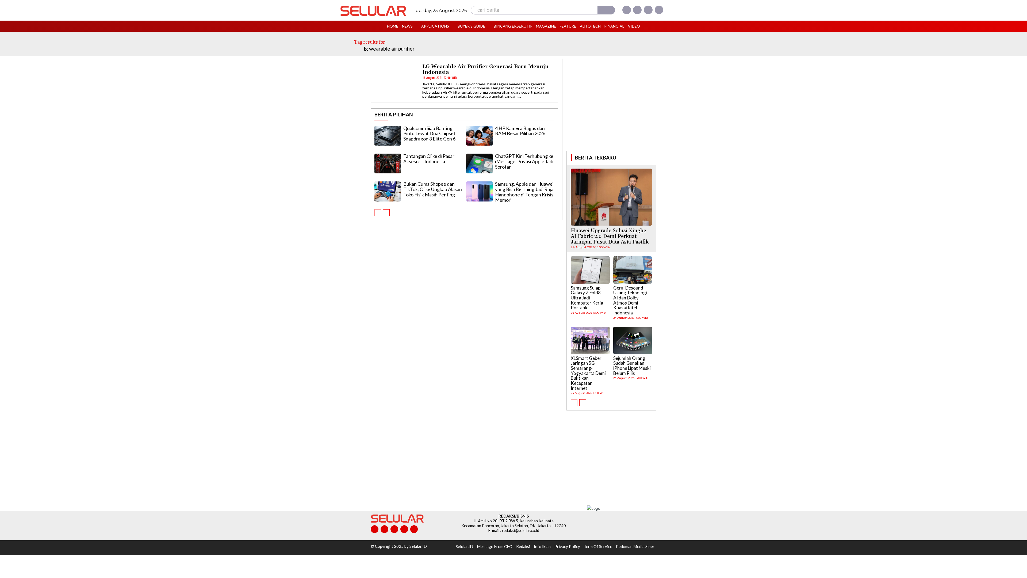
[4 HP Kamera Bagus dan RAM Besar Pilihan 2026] (479, 136)
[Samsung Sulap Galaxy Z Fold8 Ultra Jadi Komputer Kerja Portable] (590, 270)
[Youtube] (659, 10)
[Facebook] (626, 10)
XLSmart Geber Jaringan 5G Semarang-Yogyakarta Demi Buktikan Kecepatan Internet (588, 373)
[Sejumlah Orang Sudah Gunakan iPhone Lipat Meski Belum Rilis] (632, 340)
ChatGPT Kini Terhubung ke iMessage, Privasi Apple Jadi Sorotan (524, 161)
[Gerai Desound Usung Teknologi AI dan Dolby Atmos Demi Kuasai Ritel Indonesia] (632, 270)
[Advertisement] (611, 104)
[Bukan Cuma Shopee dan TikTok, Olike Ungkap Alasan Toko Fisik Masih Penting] (387, 191)
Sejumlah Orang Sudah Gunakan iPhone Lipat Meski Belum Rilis (632, 365)
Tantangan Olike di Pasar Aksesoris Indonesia (428, 158)
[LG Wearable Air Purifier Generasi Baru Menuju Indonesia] (394, 80)
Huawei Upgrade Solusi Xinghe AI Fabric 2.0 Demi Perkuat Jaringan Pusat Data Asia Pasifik (610, 236)
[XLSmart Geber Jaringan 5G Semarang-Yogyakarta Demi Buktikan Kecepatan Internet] (590, 340)
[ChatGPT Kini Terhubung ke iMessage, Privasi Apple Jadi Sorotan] (479, 163)
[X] (648, 10)
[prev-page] (377, 212)
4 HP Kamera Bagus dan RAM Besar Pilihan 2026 (520, 130)
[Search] (606, 10)
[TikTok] (394, 529)
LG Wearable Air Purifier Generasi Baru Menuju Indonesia (485, 69)
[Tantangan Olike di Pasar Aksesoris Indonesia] (387, 163)
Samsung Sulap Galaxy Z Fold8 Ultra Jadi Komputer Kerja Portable (587, 298)
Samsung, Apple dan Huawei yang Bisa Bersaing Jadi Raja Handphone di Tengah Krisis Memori (524, 192)
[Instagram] (637, 10)
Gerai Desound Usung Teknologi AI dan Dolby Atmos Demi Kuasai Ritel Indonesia (630, 300)
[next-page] (386, 212)
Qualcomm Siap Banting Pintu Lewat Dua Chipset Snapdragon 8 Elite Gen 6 (429, 133)
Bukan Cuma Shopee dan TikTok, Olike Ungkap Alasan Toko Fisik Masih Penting (432, 189)
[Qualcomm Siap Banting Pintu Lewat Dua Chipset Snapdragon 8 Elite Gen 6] (387, 136)
